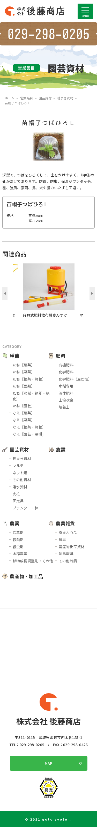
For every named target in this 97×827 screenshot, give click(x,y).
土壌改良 (66, 400)
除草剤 (18, 532)
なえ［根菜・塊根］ (29, 427)
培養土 (64, 407)
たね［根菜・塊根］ (29, 379)
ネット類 (20, 472)
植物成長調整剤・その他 (33, 560)
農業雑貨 (65, 523)
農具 (62, 539)
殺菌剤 (18, 539)
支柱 (16, 493)
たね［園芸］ (24, 405)
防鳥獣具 (66, 553)
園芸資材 (19, 449)
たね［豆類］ (24, 385)
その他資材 (22, 479)
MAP (49, 763)
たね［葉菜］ (24, 364)
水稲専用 (66, 385)
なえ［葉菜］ (24, 412)
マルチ (18, 465)
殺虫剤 (18, 546)
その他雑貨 (68, 560)
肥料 (60, 355)
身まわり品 (68, 532)
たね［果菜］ (24, 371)
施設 (60, 449)
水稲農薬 (20, 553)
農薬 (14, 523)
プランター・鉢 (26, 507)
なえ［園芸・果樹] (28, 433)
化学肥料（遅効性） (75, 379)
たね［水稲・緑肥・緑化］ (31, 396)
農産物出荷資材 (72, 546)
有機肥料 (66, 364)
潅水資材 (20, 486)
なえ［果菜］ (24, 419)
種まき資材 (22, 458)
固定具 (18, 500)
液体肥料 (66, 393)
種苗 (14, 355)
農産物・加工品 (26, 576)
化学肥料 (66, 371)
